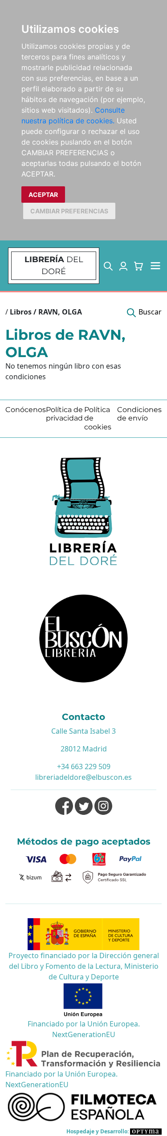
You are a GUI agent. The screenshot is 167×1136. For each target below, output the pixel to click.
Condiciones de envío (139, 413)
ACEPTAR (43, 194)
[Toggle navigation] (155, 266)
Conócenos (25, 409)
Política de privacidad (64, 413)
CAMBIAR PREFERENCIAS (69, 211)
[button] (108, 265)
